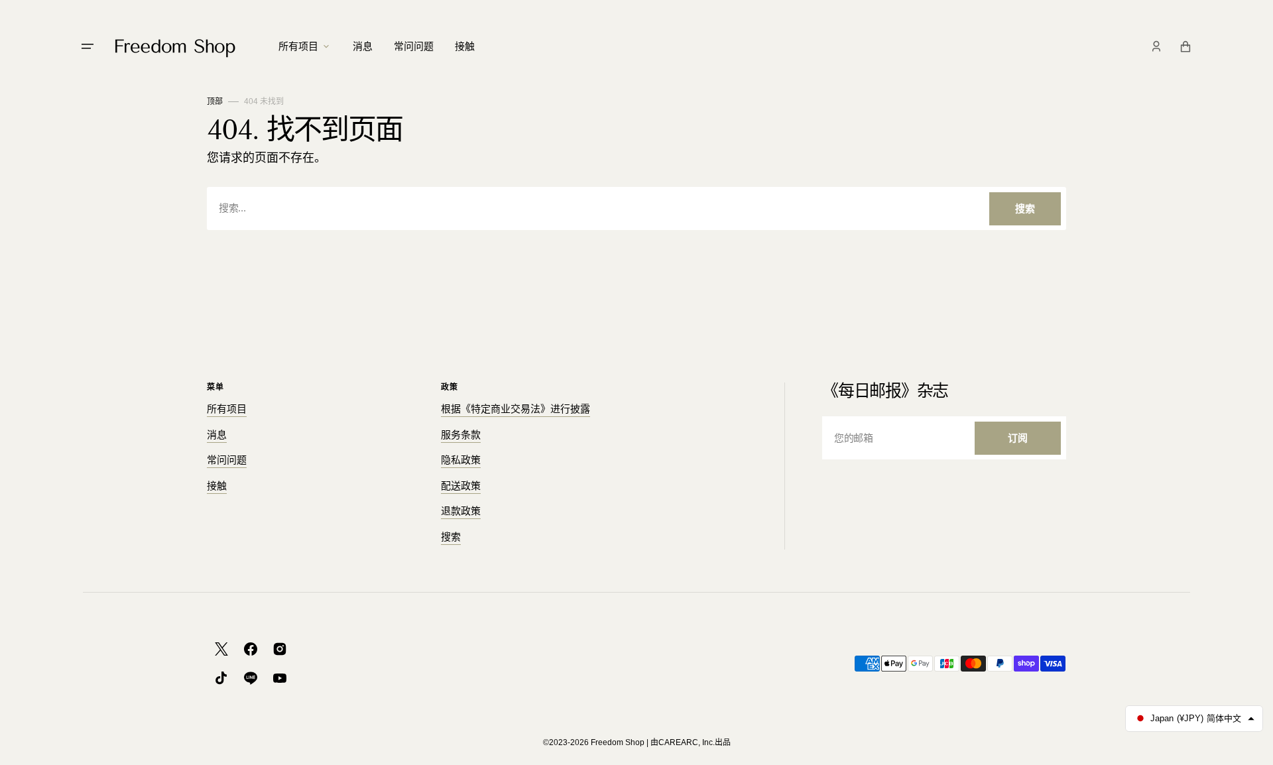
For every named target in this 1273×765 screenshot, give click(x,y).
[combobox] (636, 208)
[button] (1156, 46)
